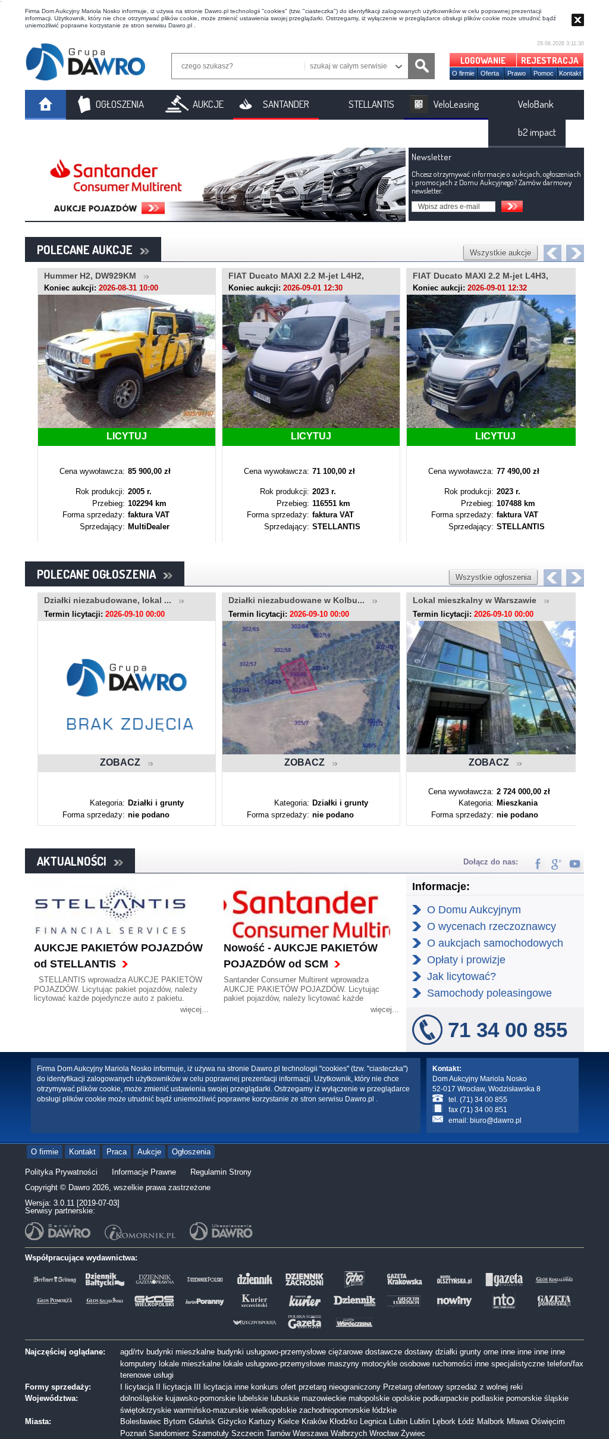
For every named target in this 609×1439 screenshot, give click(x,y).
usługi (163, 1375)
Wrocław (383, 1433)
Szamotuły (210, 1433)
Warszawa (310, 1433)
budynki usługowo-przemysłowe (271, 1351)
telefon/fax (565, 1363)
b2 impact (537, 132)
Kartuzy (262, 1421)
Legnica (373, 1421)
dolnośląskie (141, 1398)
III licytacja (213, 1386)
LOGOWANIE (483, 60)
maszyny (343, 1363)
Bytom (175, 1421)
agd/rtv (132, 1351)
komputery (138, 1363)
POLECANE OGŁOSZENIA (100, 574)
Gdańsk (202, 1421)
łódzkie (384, 1410)
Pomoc (543, 73)
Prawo (516, 73)
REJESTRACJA (550, 60)
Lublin (420, 1421)
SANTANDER (286, 104)
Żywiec (413, 1433)
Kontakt (570, 73)
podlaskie (487, 1398)
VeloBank (536, 104)
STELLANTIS (371, 104)
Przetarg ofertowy (413, 1386)
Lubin (398, 1421)
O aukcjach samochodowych (495, 943)
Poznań (133, 1433)
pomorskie (524, 1398)
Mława (518, 1421)
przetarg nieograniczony (340, 1386)
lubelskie (253, 1398)
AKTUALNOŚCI (75, 861)
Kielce (288, 1421)
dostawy (418, 1351)
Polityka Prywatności (61, 1172)
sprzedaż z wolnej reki (484, 1386)
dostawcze (383, 1351)
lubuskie (285, 1398)
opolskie (406, 1398)
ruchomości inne (460, 1363)
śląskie (556, 1398)
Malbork (490, 1421)
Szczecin (247, 1433)
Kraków (314, 1421)
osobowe (415, 1363)
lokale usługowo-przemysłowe (274, 1363)
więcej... (194, 1009)
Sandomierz (169, 1433)
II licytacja (174, 1386)
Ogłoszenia (191, 1151)
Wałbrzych (349, 1433)
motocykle (379, 1363)
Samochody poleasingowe (489, 993)
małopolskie (369, 1398)
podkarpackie (446, 1398)
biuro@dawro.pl (496, 1120)
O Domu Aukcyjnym (474, 910)
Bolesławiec (140, 1421)
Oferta (490, 73)
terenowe (135, 1375)
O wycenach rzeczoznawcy (491, 926)
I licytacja (136, 1386)
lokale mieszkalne (190, 1363)
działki (446, 1351)
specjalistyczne (518, 1363)
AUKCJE (208, 104)
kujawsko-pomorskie (200, 1398)
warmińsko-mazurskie (211, 1410)
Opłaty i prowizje (466, 960)
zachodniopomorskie (334, 1410)
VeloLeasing (456, 104)
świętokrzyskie (145, 1410)
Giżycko (232, 1421)
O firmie (463, 73)
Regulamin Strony (221, 1172)
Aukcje (149, 1151)
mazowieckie (324, 1398)
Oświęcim (548, 1421)
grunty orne (479, 1351)
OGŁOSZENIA (120, 104)
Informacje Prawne (144, 1172)
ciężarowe (345, 1351)
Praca (116, 1151)
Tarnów (278, 1433)
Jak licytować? (461, 976)
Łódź (466, 1421)
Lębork (444, 1421)
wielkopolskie (274, 1410)
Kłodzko (343, 1421)
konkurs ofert (273, 1386)
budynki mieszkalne (180, 1351)
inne (508, 1351)
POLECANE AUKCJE (88, 249)
